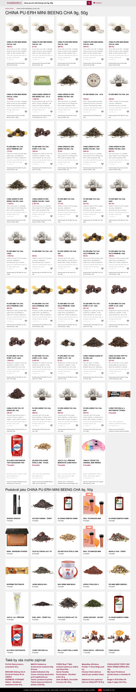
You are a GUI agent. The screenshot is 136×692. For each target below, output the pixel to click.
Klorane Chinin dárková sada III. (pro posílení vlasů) (93, 673)
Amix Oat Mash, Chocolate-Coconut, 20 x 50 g (67, 680)
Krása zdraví (9, 8)
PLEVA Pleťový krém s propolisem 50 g (14, 665)
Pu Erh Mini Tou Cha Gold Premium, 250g (15, 304)
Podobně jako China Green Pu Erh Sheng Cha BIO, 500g (16, 221)
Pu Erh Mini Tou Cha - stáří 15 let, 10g (66, 357)
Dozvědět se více (109, 690)
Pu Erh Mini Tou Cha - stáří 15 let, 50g (41, 148)
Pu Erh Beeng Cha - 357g (93, 94)
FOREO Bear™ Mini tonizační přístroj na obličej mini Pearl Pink (67, 666)
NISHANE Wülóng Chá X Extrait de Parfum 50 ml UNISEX (15, 674)
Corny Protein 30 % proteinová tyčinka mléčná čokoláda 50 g (118, 410)
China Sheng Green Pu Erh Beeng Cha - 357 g (41, 95)
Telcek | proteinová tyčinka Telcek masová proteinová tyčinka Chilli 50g (41, 682)
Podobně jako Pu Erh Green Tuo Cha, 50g (67, 273)
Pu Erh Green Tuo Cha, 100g (41, 409)
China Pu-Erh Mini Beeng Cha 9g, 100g (68, 43)
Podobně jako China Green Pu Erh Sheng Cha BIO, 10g (67, 168)
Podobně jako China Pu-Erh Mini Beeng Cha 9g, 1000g (16, 116)
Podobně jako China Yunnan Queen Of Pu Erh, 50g (93, 378)
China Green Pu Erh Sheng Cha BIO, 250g (117, 148)
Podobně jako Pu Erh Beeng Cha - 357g (92, 116)
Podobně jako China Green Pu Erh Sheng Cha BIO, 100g (92, 168)
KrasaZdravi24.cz (14, 3)
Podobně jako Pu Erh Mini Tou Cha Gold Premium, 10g (93, 273)
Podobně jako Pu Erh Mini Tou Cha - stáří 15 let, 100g (93, 325)
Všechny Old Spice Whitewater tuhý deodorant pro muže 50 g (17, 482)
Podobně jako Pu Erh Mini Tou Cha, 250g (93, 221)
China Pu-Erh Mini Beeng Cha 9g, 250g (93, 43)
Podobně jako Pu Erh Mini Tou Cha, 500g (118, 221)
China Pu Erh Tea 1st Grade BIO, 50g (15, 409)
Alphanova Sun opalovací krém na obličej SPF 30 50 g (93, 680)
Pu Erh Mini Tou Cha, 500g (117, 200)
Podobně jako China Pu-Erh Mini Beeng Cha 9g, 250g (92, 64)
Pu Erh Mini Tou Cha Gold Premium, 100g (117, 252)
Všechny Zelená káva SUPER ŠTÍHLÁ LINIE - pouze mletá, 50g (42, 482)
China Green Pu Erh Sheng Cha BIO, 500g (15, 200)
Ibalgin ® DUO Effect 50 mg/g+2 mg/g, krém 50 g (116, 680)
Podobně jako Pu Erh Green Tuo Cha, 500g (92, 430)
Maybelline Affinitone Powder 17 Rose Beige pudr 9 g (93, 666)
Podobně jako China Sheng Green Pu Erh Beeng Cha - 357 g (41, 116)
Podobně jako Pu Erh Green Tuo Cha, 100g (41, 430)
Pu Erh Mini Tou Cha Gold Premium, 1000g (66, 304)
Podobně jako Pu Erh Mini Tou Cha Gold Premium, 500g (42, 325)
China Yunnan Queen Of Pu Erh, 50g (93, 357)
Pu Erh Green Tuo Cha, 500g (92, 409)
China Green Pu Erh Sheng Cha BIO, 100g (91, 148)
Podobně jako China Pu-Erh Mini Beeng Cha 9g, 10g (41, 64)
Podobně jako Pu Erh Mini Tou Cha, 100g (67, 221)
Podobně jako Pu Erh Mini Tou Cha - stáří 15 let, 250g (119, 325)
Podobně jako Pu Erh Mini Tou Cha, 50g (118, 116)
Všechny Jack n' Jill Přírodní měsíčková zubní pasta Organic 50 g (68, 482)
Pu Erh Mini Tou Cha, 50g (119, 94)
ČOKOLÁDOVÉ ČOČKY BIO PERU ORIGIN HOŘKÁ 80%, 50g (118, 666)
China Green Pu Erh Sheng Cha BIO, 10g (66, 148)
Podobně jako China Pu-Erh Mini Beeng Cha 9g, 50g (16, 64)
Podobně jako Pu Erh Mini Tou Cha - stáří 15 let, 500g (17, 378)
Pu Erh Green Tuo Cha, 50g (67, 252)
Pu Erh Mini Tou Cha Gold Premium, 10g (91, 252)
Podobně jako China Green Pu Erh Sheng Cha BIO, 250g (118, 168)
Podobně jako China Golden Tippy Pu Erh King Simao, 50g (118, 378)
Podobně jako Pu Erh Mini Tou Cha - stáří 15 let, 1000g (42, 378)
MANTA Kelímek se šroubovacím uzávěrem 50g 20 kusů (42, 666)
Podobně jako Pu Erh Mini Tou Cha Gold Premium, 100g (118, 273)
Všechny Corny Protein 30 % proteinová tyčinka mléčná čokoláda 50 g (119, 431)
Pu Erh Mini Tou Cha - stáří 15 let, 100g (92, 304)
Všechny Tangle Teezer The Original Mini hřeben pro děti (93, 482)
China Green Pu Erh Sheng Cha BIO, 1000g (41, 200)
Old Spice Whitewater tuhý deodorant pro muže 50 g (16, 462)
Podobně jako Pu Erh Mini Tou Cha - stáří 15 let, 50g (42, 168)
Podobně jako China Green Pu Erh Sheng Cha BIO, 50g (67, 116)
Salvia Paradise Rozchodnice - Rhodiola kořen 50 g (66, 674)
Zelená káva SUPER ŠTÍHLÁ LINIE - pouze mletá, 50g (40, 462)
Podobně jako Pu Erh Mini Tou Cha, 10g (42, 273)
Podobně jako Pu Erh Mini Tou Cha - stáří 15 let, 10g (68, 378)
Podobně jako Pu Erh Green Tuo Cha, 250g (67, 430)
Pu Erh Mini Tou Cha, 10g (42, 251)
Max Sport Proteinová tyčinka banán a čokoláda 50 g (118, 674)
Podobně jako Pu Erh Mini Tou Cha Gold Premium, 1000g (67, 325)
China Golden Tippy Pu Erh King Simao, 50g (118, 357)
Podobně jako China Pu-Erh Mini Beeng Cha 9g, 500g (118, 64)
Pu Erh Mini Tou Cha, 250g (91, 200)
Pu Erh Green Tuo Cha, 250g (67, 409)
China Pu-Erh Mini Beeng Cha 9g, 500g (119, 43)
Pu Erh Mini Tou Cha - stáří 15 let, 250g (117, 304)
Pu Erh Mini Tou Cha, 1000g (15, 252)
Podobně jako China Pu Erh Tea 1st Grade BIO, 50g (16, 430)
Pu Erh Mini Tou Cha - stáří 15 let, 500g (15, 357)
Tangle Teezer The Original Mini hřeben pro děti (92, 462)
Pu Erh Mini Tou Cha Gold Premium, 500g (40, 304)
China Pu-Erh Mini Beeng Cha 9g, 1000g (17, 95)
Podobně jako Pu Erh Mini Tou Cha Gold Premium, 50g (16, 168)
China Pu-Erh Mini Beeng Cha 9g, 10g (42, 43)
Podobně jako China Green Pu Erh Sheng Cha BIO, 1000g (41, 221)
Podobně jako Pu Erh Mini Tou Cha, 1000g (16, 273)
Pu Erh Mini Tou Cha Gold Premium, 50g (15, 148)
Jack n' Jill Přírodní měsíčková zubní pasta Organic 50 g (67, 462)
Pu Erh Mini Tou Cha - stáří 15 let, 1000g (41, 357)
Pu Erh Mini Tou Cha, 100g (66, 200)
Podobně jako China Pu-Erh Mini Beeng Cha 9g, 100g (67, 64)
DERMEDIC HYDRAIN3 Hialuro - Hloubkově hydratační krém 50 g (14, 682)
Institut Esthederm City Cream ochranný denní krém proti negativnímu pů (42, 674)
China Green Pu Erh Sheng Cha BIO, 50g (66, 95)
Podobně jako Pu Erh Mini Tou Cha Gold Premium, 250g (16, 325)
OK (100, 690)
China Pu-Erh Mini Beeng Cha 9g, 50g (17, 43)
